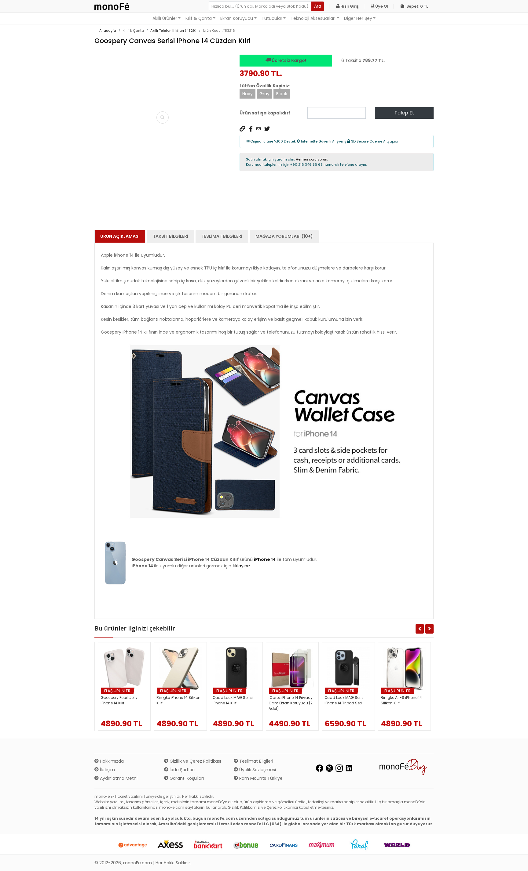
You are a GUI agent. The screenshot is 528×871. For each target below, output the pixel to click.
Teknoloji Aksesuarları (313, 18)
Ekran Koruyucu (236, 18)
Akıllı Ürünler (164, 18)
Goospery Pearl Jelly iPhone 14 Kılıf (119, 700)
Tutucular (272, 18)
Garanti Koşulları (186, 778)
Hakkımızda (111, 761)
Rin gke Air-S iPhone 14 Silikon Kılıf (401, 700)
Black (281, 94)
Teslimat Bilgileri (255, 761)
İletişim (107, 770)
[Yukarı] (516, 861)
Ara (317, 6)
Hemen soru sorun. (312, 159)
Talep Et (404, 112)
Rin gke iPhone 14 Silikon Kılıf (178, 700)
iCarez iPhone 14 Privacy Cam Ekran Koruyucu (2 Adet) (291, 703)
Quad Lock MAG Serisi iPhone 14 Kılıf (233, 700)
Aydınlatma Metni (118, 778)
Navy (247, 94)
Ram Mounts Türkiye (260, 778)
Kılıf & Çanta (198, 18)
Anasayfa (107, 30)
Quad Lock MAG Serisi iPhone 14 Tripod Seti (344, 700)
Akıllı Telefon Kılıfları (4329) (173, 30)
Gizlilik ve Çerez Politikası (194, 761)
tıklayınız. (242, 566)
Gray (264, 94)
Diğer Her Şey (358, 18)
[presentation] (102, 215)
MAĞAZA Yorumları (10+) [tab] (284, 236)
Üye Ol (381, 6)
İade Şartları (181, 770)
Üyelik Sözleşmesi (257, 770)
